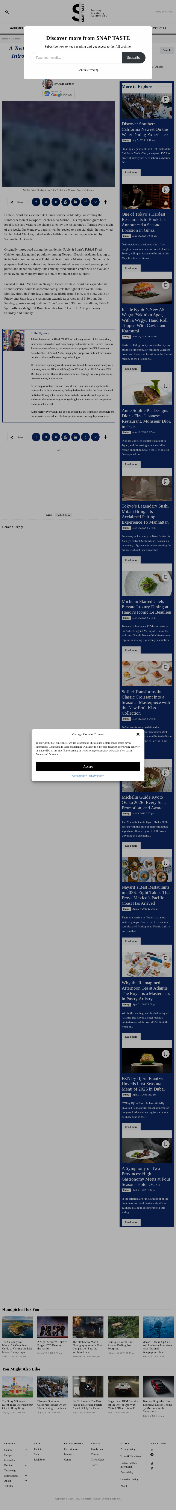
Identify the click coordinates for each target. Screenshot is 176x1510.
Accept (88, 766)
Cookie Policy (79, 775)
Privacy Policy (96, 775)
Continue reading (88, 70)
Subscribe (133, 57)
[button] (138, 734)
